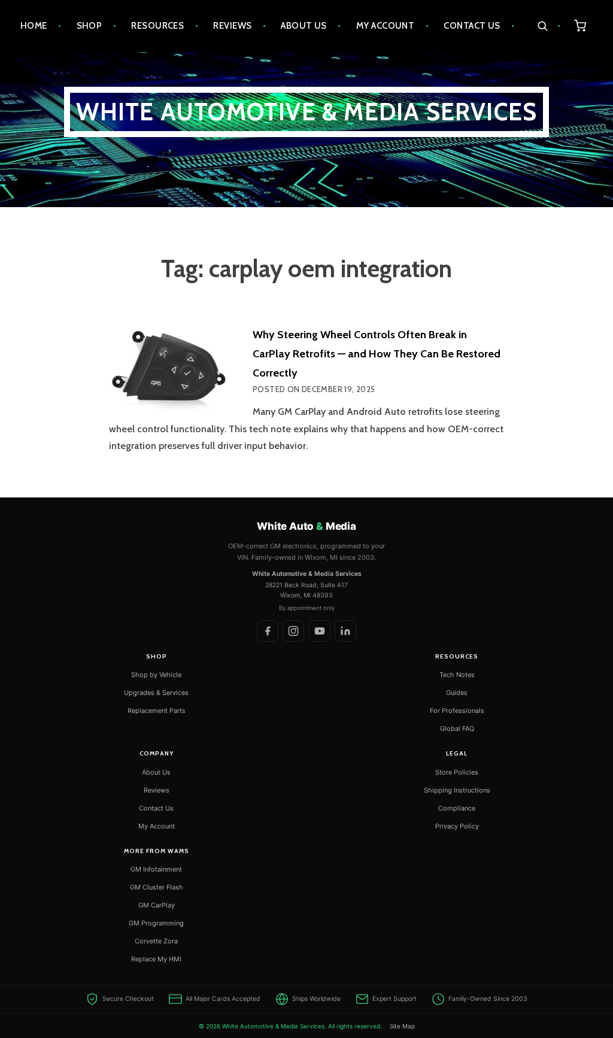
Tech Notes (457, 674)
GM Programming (156, 923)
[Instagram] (293, 631)
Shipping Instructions (457, 790)
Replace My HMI (156, 959)
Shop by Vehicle (156, 674)
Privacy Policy (457, 826)
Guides (457, 692)
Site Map (402, 1026)
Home (33, 25)
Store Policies (456, 772)
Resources (157, 25)
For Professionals (457, 710)
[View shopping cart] (580, 26)
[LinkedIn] (345, 631)
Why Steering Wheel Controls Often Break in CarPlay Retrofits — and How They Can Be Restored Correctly (376, 354)
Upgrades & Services (156, 692)
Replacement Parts (157, 710)
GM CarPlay (156, 905)
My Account (385, 25)
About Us (304, 25)
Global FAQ (457, 728)
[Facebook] (267, 631)
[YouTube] (319, 631)
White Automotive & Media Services (307, 111)
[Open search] (549, 26)
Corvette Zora (156, 941)
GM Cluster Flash (156, 887)
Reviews (232, 25)
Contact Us (472, 25)
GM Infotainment (156, 869)
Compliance (456, 808)
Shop (89, 25)
